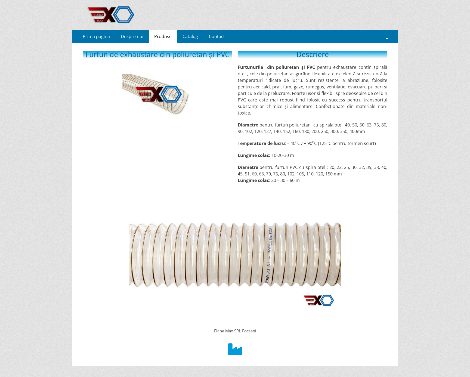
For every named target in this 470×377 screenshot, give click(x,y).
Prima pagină (96, 36)
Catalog (190, 36)
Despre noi (132, 36)
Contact (217, 36)
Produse (163, 36)
